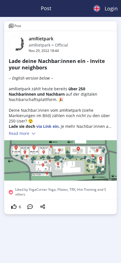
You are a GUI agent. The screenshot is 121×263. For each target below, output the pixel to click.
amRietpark (39, 45)
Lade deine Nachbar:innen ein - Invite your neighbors (57, 64)
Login (111, 8)
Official (61, 45)
